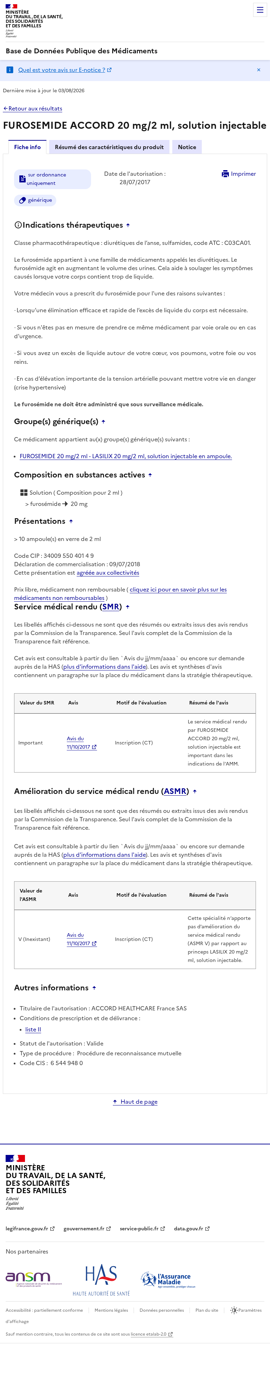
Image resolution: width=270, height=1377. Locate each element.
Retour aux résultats (35, 108)
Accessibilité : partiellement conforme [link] (44, 1310)
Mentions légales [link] (111, 1310)
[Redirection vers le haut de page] (130, 225)
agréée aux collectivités (108, 572)
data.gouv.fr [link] (188, 1228)
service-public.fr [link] (139, 1228)
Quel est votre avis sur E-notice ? (61, 70)
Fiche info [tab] (27, 147)
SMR (110, 607)
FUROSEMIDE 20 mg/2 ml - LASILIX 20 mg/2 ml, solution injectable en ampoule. (126, 456)
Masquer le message (258, 69)
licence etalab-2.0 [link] (148, 1334)
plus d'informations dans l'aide (104, 666)
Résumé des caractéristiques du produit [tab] (109, 147)
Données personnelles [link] (162, 1310)
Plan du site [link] (206, 1310)
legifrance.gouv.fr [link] (27, 1228)
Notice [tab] (187, 147)
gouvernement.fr (84, 1228)
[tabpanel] (135, 623)
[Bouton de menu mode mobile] (260, 10)
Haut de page (139, 1101)
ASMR (175, 791)
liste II (33, 1029)
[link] (82, 51)
